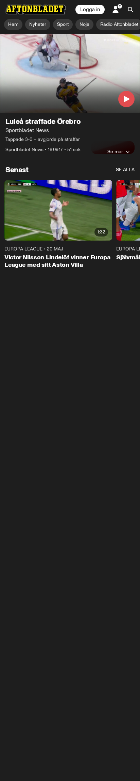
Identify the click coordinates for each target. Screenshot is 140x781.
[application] (70, 73)
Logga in (90, 9)
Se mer (115, 151)
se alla (125, 170)
